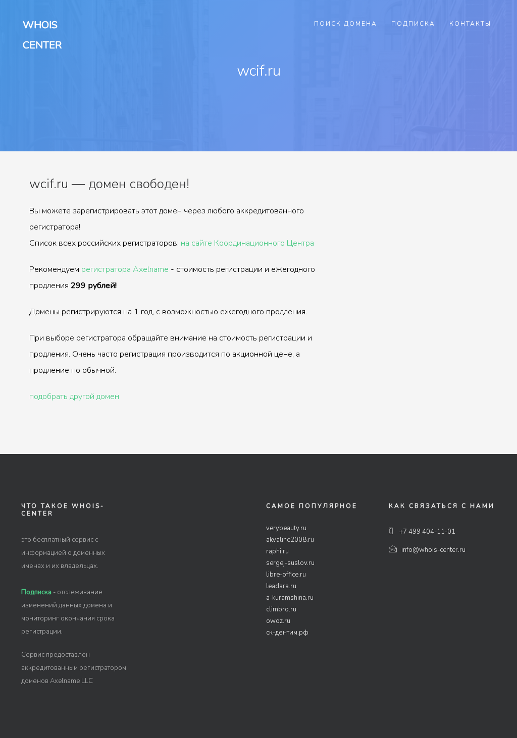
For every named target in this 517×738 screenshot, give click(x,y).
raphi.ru (277, 551)
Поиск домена (345, 24)
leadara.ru (281, 586)
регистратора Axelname (125, 269)
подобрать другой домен (74, 396)
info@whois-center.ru (433, 549)
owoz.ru (278, 621)
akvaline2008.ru (290, 539)
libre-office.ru (286, 574)
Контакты (470, 24)
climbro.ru (281, 609)
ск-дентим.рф (287, 632)
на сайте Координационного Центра (247, 243)
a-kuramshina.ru (290, 597)
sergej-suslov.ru (290, 562)
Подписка (413, 24)
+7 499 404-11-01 (426, 531)
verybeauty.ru (286, 528)
